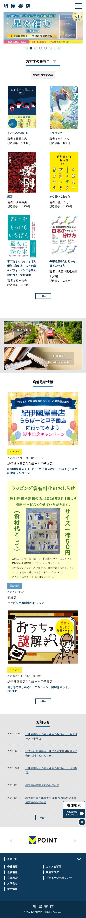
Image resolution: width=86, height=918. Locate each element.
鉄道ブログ (52, 872)
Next (55, 844)
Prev (30, 844)
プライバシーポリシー (59, 877)
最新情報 (12, 872)
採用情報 (12, 888)
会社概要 (12, 866)
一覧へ (43, 296)
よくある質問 (53, 866)
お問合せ (12, 883)
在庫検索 (12, 877)
